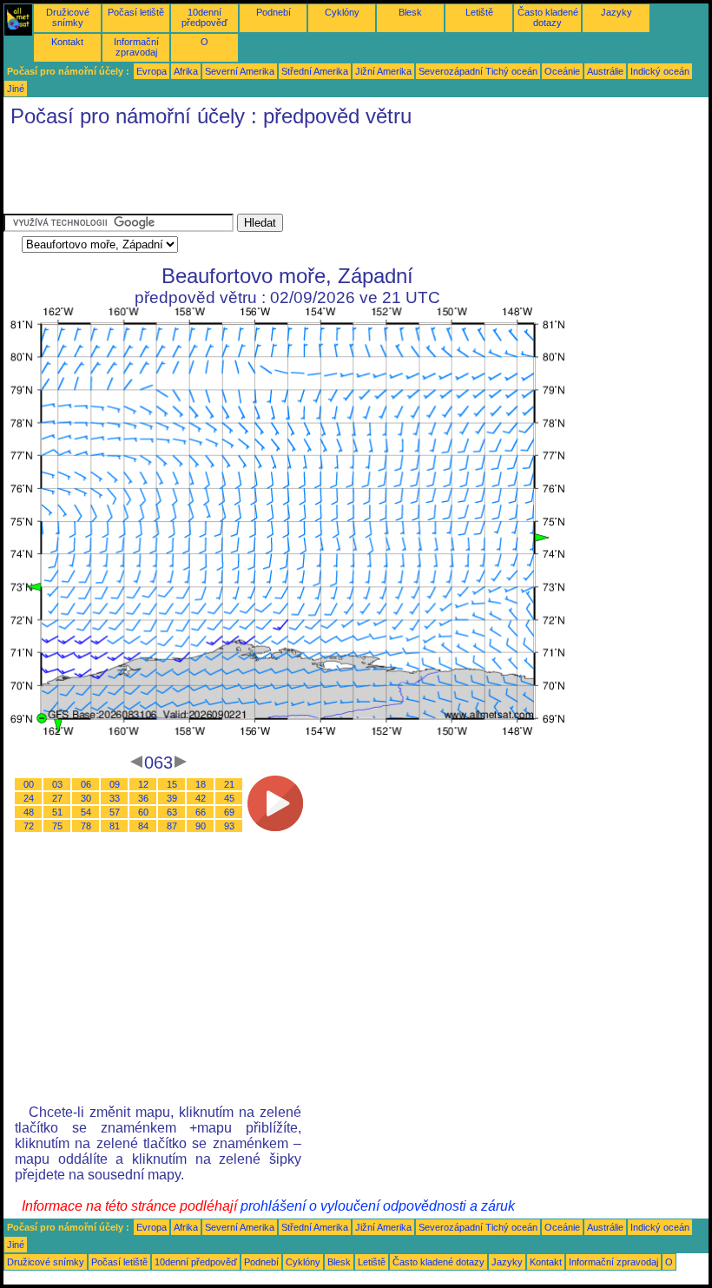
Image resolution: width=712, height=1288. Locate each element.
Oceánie (562, 71)
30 (86, 798)
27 (57, 798)
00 (28, 784)
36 (143, 798)
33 (114, 798)
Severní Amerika (239, 71)
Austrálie (605, 71)
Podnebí (273, 12)
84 (143, 826)
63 (172, 812)
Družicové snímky (67, 17)
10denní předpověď (204, 17)
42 (200, 798)
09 (114, 784)
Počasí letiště (136, 12)
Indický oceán (659, 71)
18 (200, 784)
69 (229, 812)
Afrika (186, 71)
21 (229, 784)
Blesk (410, 12)
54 (86, 812)
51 (57, 812)
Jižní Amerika (383, 71)
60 (143, 812)
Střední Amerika (314, 71)
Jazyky (616, 12)
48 (28, 812)
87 (172, 826)
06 (86, 784)
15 (172, 784)
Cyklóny (342, 12)
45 (229, 798)
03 (57, 784)
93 (229, 826)
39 (172, 798)
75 (57, 826)
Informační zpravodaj (136, 46)
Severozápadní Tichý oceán (478, 71)
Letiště (479, 12)
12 (143, 784)
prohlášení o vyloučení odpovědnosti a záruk (378, 1206)
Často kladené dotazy (548, 17)
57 (114, 812)
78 (86, 826)
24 (28, 798)
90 (200, 826)
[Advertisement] (319, 174)
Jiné (15, 88)
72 (28, 826)
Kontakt (67, 41)
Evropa (151, 71)
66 (200, 812)
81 (114, 826)
